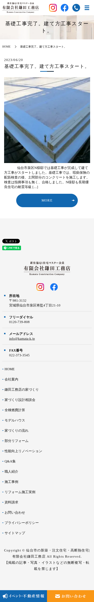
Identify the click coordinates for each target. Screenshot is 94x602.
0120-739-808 (19, 322)
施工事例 (11, 482)
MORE (47, 200)
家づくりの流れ (17, 430)
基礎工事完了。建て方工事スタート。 (47, 66)
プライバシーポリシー (22, 523)
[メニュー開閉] (87, 7)
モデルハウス (15, 420)
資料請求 (11, 502)
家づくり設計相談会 (20, 400)
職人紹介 (11, 471)
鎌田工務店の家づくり (22, 389)
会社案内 (11, 379)
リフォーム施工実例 (20, 492)
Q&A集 (10, 461)
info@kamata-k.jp (22, 338)
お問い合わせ (15, 512)
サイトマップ (15, 533)
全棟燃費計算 (15, 410)
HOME (6, 46)
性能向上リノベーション (23, 451)
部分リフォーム (17, 441)
